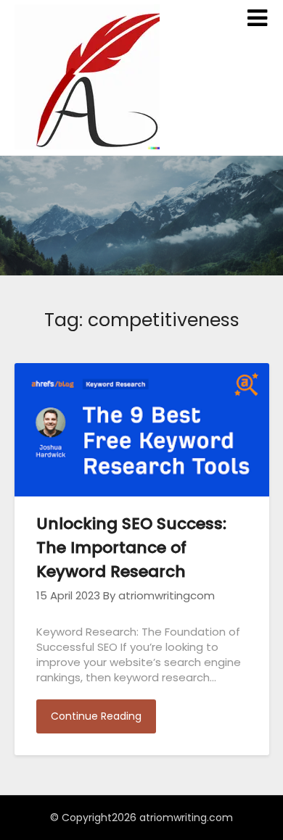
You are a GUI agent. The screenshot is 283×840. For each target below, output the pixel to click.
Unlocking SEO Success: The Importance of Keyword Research (131, 547)
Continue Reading (96, 716)
